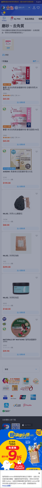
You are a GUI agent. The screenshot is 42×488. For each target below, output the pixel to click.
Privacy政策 (6, 485)
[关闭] (39, 473)
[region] (21, 479)
